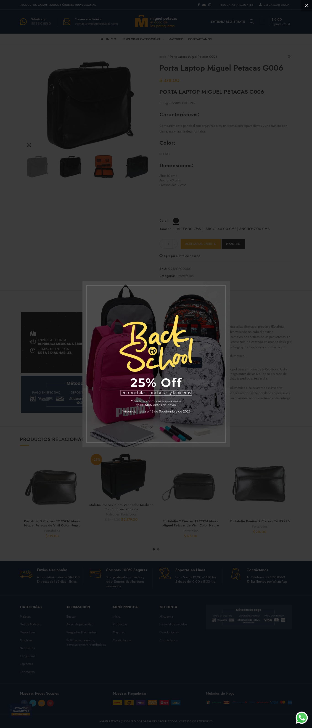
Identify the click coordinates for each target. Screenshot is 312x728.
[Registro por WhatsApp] (302, 718)
